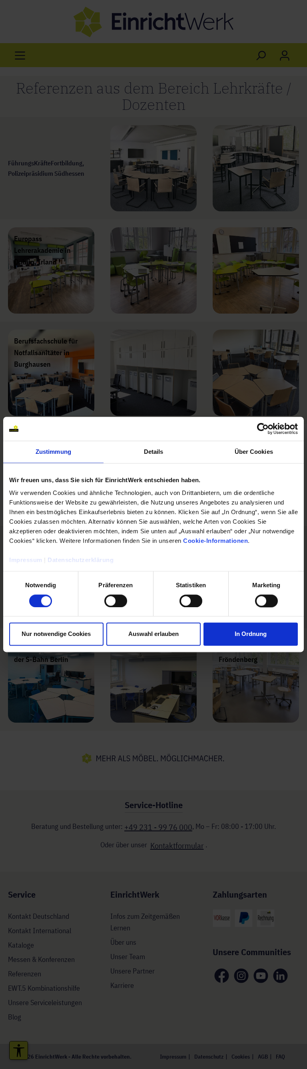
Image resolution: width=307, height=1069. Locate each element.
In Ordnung (251, 634)
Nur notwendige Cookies (56, 634)
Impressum (25, 559)
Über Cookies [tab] (254, 451)
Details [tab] (153, 451)
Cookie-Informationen (215, 540)
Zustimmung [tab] (53, 451)
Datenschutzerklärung (81, 559)
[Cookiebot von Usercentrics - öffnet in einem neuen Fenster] (263, 429)
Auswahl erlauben (153, 634)
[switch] (115, 600)
